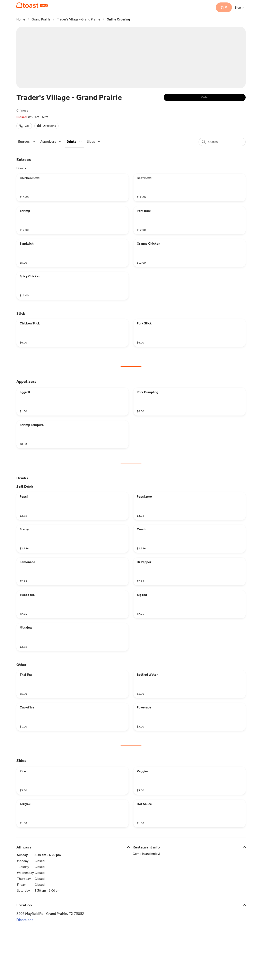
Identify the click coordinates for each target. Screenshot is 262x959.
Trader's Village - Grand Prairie (78, 19)
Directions (24, 919)
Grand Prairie (41, 19)
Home (20, 19)
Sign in (239, 7)
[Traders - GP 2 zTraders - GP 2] (32, 5)
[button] (27, 141)
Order (205, 97)
